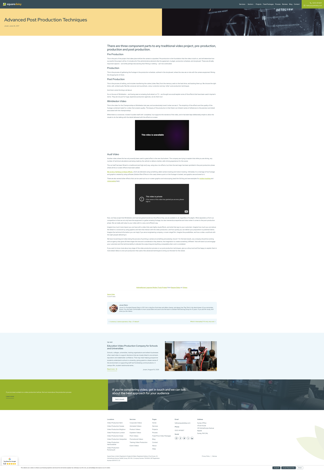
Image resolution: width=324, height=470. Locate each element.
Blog (290, 4)
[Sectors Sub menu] (253, 4)
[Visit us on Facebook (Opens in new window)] (180, 439)
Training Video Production (138, 442)
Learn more (10, 396)
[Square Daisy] (12, 4)
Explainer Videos (135, 433)
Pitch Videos (134, 436)
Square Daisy (175, 287)
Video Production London (116, 433)
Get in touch (119, 399)
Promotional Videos (136, 439)
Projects (258, 4)
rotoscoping (111, 181)
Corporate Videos (136, 423)
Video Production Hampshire (117, 439)
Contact (297, 4)
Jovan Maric (123, 305)
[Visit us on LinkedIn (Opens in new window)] (192, 439)
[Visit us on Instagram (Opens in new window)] (176, 439)
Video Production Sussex (115, 426)
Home (154, 423)
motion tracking (205, 178)
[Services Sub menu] (245, 4)
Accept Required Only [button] (288, 467)
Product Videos (135, 429)
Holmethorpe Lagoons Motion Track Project (151, 287)
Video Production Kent (115, 423)
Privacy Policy (206, 456)
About (154, 446)
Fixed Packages (268, 4)
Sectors (250, 4)
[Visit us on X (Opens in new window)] (188, 439)
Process (278, 4)
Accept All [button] (276, 467)
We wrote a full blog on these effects (120, 172)
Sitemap (214, 456)
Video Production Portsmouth (113, 449)
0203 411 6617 (317, 3)
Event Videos (134, 446)
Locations (110, 419)
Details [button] (300, 467)
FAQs (154, 449)
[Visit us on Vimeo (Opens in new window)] (184, 439)
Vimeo (185, 287)
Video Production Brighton (116, 429)
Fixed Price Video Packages (161, 436)
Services (242, 4)
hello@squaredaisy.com (314, 5)
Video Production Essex (115, 436)
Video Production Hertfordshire (113, 443)
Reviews (285, 4)
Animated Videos (135, 426)
